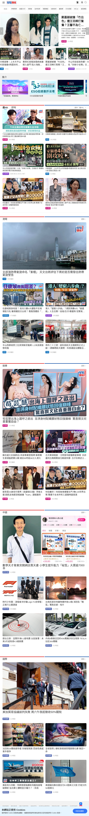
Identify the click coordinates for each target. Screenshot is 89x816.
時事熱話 (6, 315)
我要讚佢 (45, 9)
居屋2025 (22, 9)
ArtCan (76, 9)
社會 (4, 279)
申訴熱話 (3, 68)
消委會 (30, 9)
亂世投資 (37, 9)
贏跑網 (61, 9)
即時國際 (6, 719)
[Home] (11, 2)
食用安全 (48, 68)
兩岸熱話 (48, 609)
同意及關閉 (80, 811)
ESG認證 (68, 9)
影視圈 (5, 139)
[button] (87, 31)
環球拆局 (6, 792)
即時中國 (26, 68)
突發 (47, 139)
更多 (83, 219)
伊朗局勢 (14, 9)
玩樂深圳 (53, 9)
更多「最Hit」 (80, 107)
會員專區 (83, 9)
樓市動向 (71, 68)
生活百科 (64, 41)
